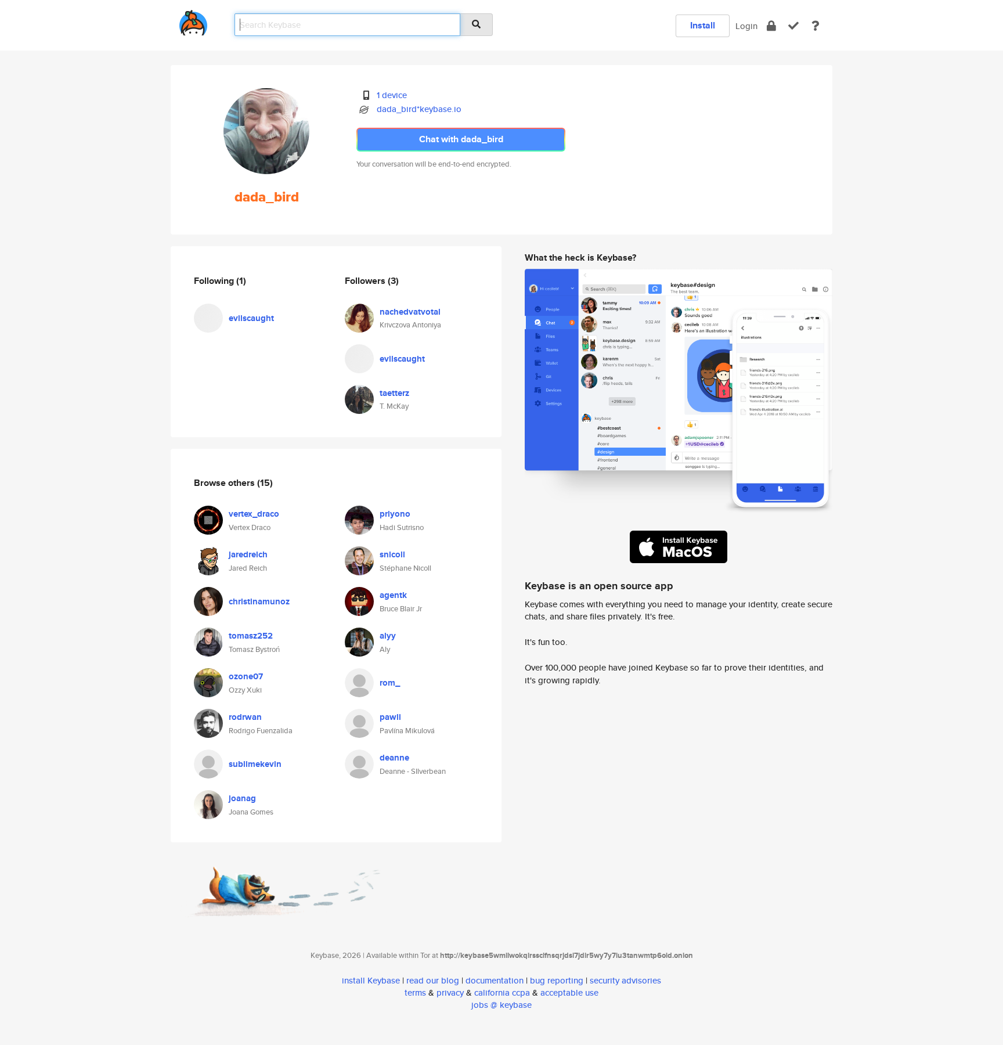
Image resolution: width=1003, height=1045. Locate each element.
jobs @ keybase (501, 1005)
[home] (193, 20)
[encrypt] (771, 26)
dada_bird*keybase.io (419, 109)
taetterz (394, 393)
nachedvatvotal (410, 311)
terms (415, 992)
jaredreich (248, 554)
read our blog (432, 980)
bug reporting (556, 980)
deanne (394, 757)
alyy (388, 635)
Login (746, 26)
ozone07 (246, 676)
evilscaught (251, 318)
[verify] (793, 26)
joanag (242, 798)
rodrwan (245, 717)
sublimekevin (255, 764)
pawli (390, 717)
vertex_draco (254, 513)
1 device (392, 95)
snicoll (392, 554)
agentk (393, 595)
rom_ (390, 682)
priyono (395, 513)
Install (702, 25)
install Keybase (371, 980)
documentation (495, 980)
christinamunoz (259, 601)
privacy (450, 992)
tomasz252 (251, 635)
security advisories (625, 980)
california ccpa (502, 992)
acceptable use (569, 992)
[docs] (815, 26)
